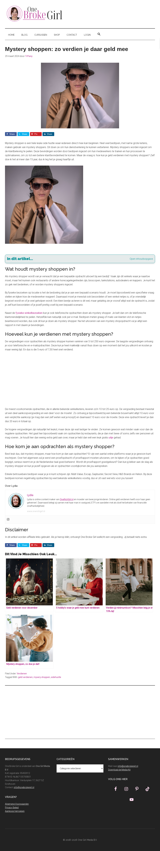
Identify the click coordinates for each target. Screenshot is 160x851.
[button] (99, 34)
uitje (111, 437)
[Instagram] (8, 519)
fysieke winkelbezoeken (29, 312)
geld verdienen (25, 677)
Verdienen (22, 673)
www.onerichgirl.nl (36, 511)
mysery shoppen (42, 677)
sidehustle (56, 677)
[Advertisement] (80, 377)
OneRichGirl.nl (66, 499)
